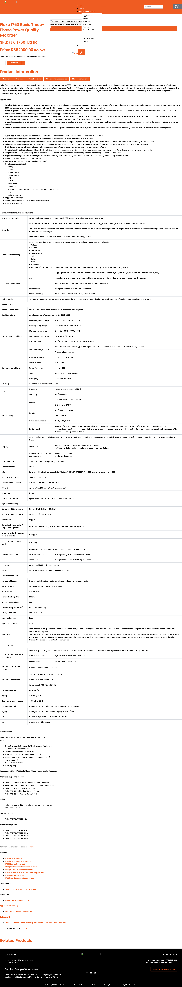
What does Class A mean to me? (19, 911)
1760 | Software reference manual (19, 869)
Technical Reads (89, 38)
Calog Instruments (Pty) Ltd (48, 977)
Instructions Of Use (90, 30)
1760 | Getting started (14, 875)
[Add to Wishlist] (23, 63)
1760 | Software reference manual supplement (25, 872)
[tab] (6, 79)
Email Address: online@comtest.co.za (161, 962)
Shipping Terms (108, 985)
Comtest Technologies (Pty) (41, 975)
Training (86, 27)
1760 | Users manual (13, 858)
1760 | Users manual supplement (19, 861)
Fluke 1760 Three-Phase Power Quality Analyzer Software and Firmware (35, 923)
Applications (87, 16)
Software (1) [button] (5, 917)
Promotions (87, 24)
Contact (82, 45)
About (81, 9)
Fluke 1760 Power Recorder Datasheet (21, 889)
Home (81, 6)
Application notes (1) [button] (9, 906)
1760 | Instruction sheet (15, 864)
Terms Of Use (78, 985)
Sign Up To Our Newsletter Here (164, 969)
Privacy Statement (93, 985)
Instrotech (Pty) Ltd (28, 977)
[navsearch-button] (145, 3)
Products (86, 21)
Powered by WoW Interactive (127, 985)
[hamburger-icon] (103, 5)
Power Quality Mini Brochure (17, 900)
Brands (85, 19)
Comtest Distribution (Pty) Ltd (17, 975)
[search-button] (147, 11)
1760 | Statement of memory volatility (21, 867)
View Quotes (167, 7)
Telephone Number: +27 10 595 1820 (162, 960)
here (32, 847)
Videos (85, 41)
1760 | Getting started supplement (20, 878)
